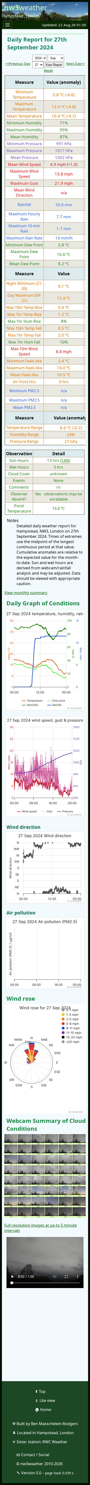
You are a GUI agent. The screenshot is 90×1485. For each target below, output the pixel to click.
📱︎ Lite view (45, 1400)
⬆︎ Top (40, 1391)
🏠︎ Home (43, 1409)
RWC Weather (54, 1441)
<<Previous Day (17, 63)
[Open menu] (7, 25)
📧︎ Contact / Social (32, 1454)
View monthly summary (25, 592)
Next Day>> (75, 63)
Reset (48, 70)
